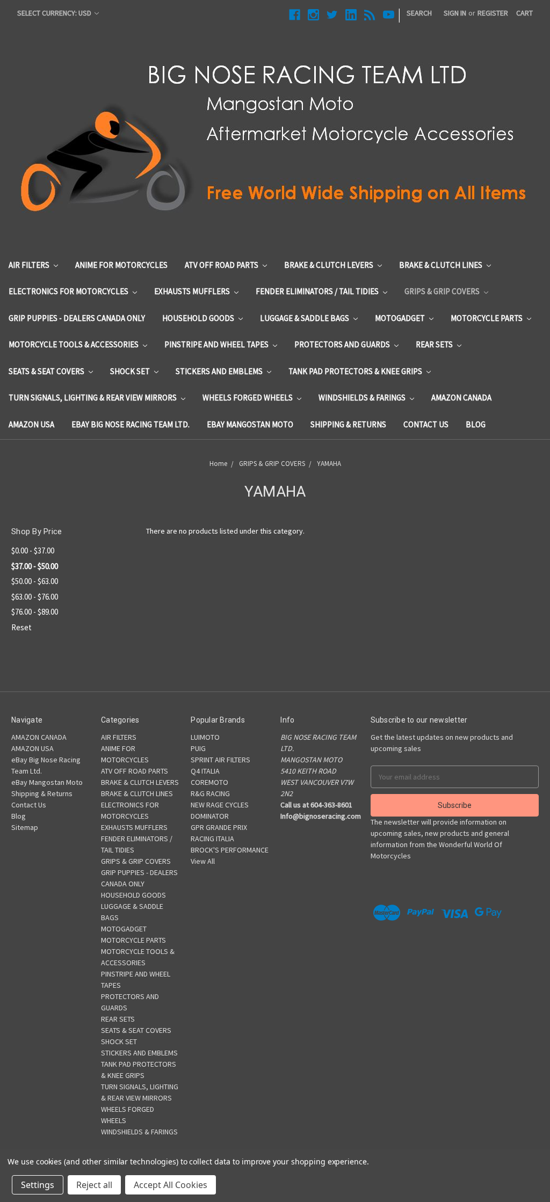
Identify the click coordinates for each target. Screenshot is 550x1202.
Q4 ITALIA (205, 771)
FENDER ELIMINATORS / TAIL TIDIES (318, 291)
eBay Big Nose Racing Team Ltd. (130, 424)
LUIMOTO (205, 737)
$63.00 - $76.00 (34, 597)
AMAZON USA (31, 424)
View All (203, 861)
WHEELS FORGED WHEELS (248, 397)
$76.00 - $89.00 (34, 612)
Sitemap (24, 827)
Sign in (455, 13)
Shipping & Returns (348, 424)
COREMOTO (209, 782)
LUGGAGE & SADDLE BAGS (305, 318)
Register (492, 13)
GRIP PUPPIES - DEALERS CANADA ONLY (77, 318)
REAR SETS (435, 344)
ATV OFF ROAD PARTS (222, 265)
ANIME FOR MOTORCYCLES (121, 265)
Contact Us (425, 424)
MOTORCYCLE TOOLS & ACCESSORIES (74, 344)
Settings (37, 1185)
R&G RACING (210, 793)
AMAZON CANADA (461, 397)
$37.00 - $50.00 (34, 566)
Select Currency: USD (55, 13)
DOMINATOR (210, 816)
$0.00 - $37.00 (32, 550)
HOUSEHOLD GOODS (199, 318)
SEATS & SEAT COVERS (47, 371)
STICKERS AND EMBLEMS (220, 371)
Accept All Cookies (170, 1185)
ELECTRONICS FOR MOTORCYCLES (69, 291)
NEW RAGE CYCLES (220, 805)
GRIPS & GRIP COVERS (442, 291)
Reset (21, 627)
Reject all (94, 1185)
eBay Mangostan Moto (250, 424)
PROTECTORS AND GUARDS (343, 344)
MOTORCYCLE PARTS (487, 318)
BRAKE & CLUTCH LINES (441, 265)
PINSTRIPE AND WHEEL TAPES (217, 344)
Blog (476, 424)
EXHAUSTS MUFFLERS (192, 291)
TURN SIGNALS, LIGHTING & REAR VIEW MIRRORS (93, 397)
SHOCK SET (130, 371)
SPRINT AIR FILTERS (220, 759)
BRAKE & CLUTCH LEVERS (329, 265)
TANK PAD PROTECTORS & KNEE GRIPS (356, 371)
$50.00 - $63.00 (34, 581)
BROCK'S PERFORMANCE (230, 850)
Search (419, 13)
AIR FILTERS (30, 265)
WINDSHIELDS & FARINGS (363, 397)
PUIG (198, 748)
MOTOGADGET (400, 318)
